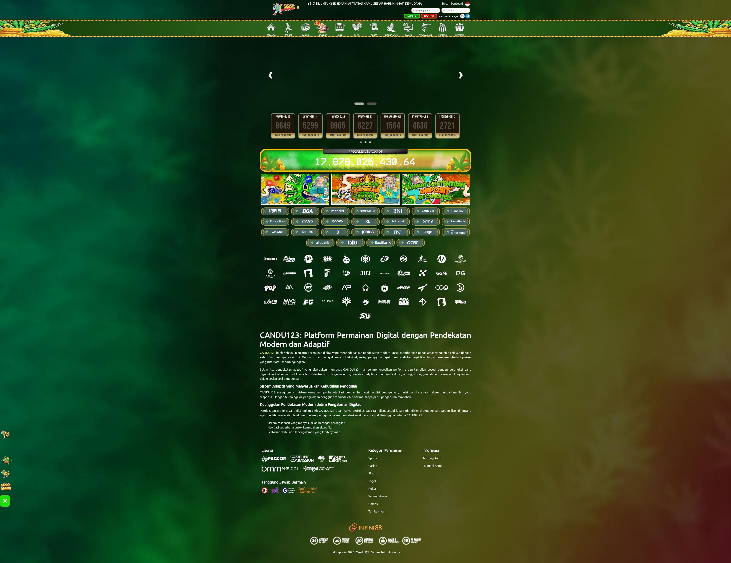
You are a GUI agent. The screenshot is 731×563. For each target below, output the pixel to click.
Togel (372, 481)
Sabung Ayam (377, 496)
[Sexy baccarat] (422, 259)
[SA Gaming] (384, 273)
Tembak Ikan (376, 511)
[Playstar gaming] (422, 287)
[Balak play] (441, 302)
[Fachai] (308, 302)
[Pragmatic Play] (346, 259)
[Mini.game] (289, 273)
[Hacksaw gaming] (384, 302)
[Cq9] (441, 287)
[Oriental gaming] (403, 273)
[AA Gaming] (289, 287)
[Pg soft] (460, 273)
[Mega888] (403, 302)
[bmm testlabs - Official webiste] (282, 470)
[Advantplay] (346, 287)
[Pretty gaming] (270, 273)
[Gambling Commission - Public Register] (303, 460)
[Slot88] (270, 302)
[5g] (327, 287)
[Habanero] (384, 287)
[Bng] (460, 287)
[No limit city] (327, 302)
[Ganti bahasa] (467, 3)
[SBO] (270, 259)
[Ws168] (460, 302)
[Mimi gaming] (289, 302)
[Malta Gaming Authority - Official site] (320, 470)
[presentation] (270, 73)
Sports (372, 458)
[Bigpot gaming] (346, 273)
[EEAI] (441, 273)
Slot (371, 473)
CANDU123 (267, 352)
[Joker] (403, 287)
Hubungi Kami (432, 465)
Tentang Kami (432, 458)
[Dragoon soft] (365, 302)
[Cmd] (289, 259)
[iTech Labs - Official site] (323, 460)
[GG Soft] (365, 259)
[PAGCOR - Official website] (276, 460)
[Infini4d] (422, 302)
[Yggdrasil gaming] (346, 302)
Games (373, 503)
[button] (359, 103)
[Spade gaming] (365, 287)
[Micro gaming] (441, 259)
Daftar (429, 15)
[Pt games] (308, 287)
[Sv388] (365, 316)
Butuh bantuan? (452, 3)
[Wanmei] (403, 259)
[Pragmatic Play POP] (270, 287)
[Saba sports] (308, 259)
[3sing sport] (327, 259)
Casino (372, 465)
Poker (372, 488)
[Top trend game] (327, 273)
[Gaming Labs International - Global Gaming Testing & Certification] (339, 460)
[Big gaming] (308, 273)
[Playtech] (384, 259)
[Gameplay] (460, 259)
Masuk (411, 16)
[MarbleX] (422, 273)
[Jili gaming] (365, 273)
